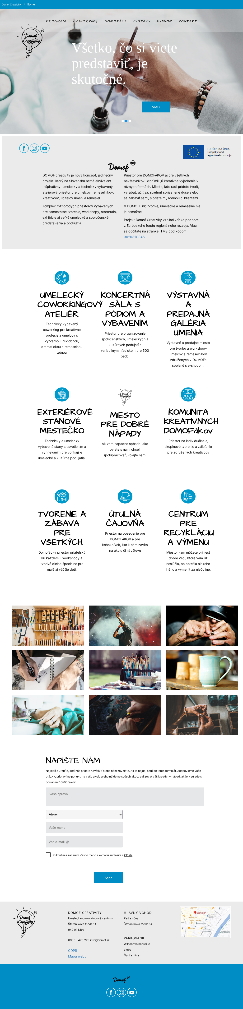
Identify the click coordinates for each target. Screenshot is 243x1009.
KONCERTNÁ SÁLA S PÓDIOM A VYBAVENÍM (125, 309)
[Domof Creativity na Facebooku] (24, 148)
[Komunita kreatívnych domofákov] (188, 395)
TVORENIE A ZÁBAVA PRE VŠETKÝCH (62, 528)
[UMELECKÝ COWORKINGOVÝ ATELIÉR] (61, 278)
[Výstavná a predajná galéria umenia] (188, 278)
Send (108, 878)
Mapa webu (77, 956)
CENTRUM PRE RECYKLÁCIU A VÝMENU (189, 528)
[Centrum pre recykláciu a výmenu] (188, 497)
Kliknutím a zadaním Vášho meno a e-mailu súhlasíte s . (93, 855)
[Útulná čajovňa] (125, 497)
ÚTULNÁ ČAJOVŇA (125, 519)
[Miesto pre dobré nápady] (125, 396)
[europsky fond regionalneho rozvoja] (208, 151)
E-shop (164, 21)
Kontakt (187, 21)
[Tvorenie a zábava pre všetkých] (61, 497)
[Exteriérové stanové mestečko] (61, 395)
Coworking (85, 21)
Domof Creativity (11, 4)
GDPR (128, 855)
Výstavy (141, 21)
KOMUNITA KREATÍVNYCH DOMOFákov (191, 421)
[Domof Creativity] (31, 41)
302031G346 (134, 237)
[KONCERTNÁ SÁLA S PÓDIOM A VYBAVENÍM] (125, 278)
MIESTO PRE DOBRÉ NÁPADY (125, 424)
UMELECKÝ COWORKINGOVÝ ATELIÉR (70, 304)
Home (30, 4)
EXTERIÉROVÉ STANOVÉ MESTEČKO (65, 421)
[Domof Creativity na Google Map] (205, 922)
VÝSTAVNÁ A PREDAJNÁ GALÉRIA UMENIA (188, 314)
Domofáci (115, 21)
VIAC (89, 107)
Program (56, 21)
